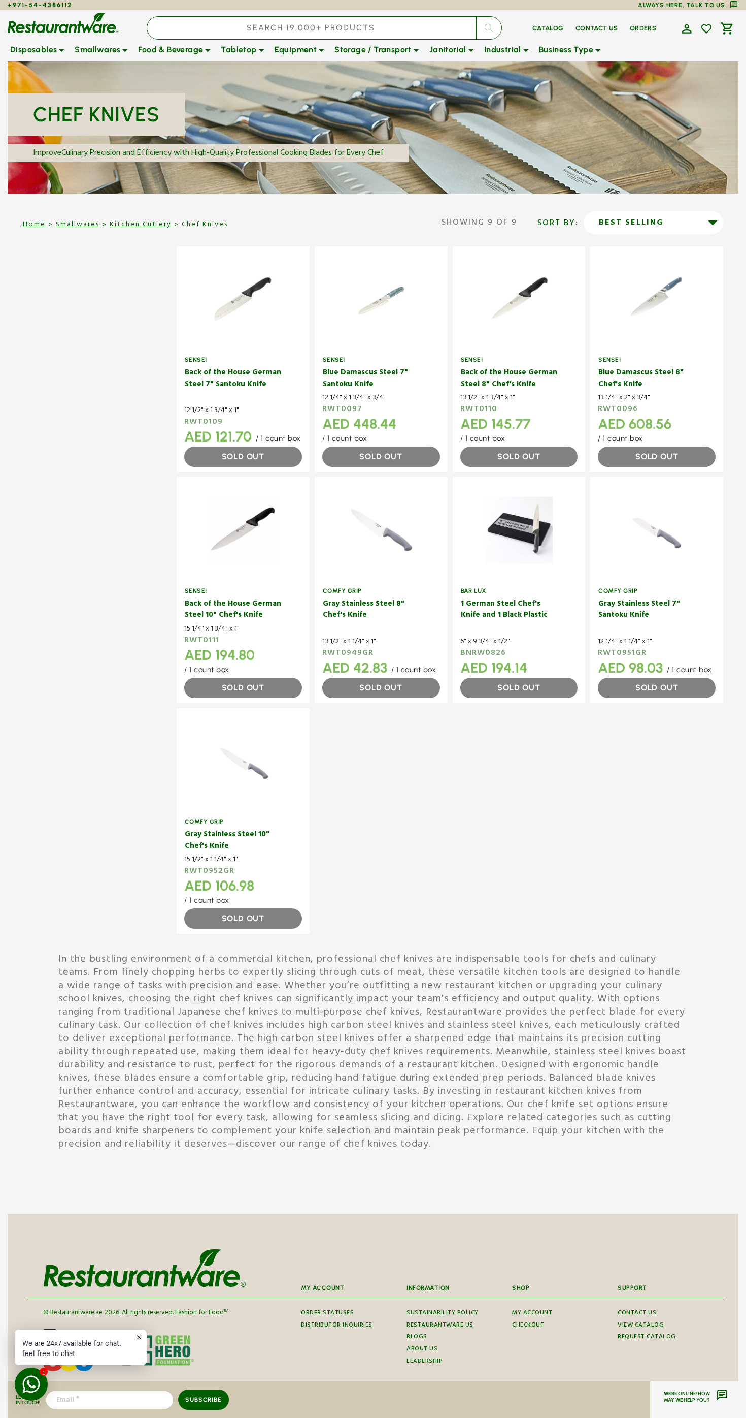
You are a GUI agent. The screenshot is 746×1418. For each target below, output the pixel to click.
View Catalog (641, 1325)
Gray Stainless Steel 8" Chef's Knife (363, 610)
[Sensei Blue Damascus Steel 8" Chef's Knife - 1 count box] (656, 299)
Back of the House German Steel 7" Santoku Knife (233, 379)
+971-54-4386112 (40, 5)
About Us (421, 1349)
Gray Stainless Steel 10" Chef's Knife (227, 841)
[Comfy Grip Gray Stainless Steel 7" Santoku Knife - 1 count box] (656, 530)
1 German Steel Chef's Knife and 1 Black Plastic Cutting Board (504, 610)
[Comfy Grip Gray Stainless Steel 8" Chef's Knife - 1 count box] (381, 530)
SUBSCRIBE (203, 1399)
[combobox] (324, 28)
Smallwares (77, 225)
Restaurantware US (439, 1325)
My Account (532, 1314)
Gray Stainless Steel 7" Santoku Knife (639, 610)
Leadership (424, 1362)
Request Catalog (647, 1337)
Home (34, 225)
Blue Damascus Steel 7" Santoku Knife (365, 379)
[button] (685, 28)
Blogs (416, 1337)
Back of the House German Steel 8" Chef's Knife (509, 379)
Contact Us (637, 1314)
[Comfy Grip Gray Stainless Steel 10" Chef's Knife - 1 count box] (243, 761)
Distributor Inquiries (336, 1325)
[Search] (488, 28)
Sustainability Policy (442, 1314)
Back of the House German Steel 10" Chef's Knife (233, 610)
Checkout (528, 1325)
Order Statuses (327, 1314)
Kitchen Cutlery (141, 225)
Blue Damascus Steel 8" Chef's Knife (641, 379)
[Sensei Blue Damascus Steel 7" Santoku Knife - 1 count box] (381, 299)
